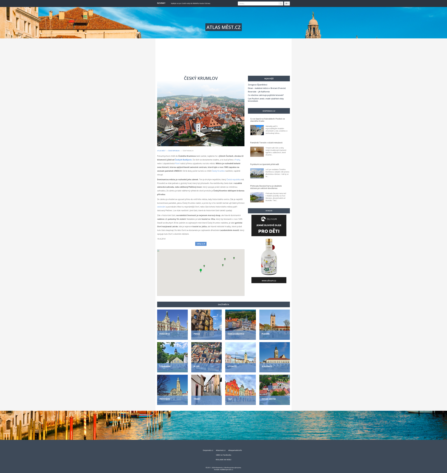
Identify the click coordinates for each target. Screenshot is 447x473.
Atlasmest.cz (220, 450)
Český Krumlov (218, 171)
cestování (161, 206)
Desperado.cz (208, 450)
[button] (204, 266)
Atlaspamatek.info (235, 450)
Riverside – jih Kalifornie (259, 91)
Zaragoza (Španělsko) (257, 84)
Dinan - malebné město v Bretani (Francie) (267, 88)
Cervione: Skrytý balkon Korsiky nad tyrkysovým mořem (192, 3)
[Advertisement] (223, 56)
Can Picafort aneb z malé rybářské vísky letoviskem (266, 99)
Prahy (237, 159)
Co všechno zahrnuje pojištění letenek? (266, 95)
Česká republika (234, 179)
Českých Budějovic (183, 159)
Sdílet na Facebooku (223, 455)
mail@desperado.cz (226, 470)
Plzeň (177, 163)
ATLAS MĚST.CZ (224, 27)
